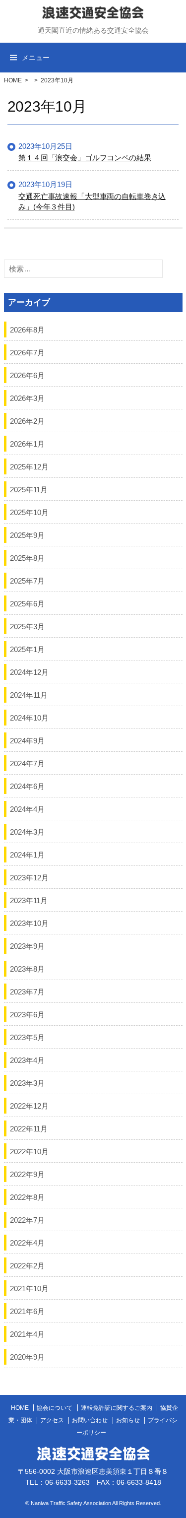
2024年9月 (27, 740)
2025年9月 (27, 534)
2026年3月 (27, 398)
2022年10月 (29, 1151)
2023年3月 (27, 1082)
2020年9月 (27, 1356)
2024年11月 (29, 694)
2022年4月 (27, 1242)
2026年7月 (27, 352)
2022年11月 (29, 1128)
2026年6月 (27, 375)
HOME (13, 80)
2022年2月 (27, 1265)
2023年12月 (29, 877)
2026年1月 (27, 443)
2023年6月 (27, 1014)
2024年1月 (27, 854)
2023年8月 (27, 968)
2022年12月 (29, 1105)
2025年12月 (29, 466)
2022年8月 (27, 1196)
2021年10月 (29, 1288)
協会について (54, 1408)
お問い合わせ (90, 1420)
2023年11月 (29, 900)
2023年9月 (27, 945)
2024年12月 (29, 671)
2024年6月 (27, 786)
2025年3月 (27, 626)
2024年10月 (29, 717)
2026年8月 (27, 329)
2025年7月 (27, 580)
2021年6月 (27, 1311)
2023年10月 (29, 923)
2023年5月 (27, 1037)
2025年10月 (29, 512)
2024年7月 (27, 763)
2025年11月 (29, 489)
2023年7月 (27, 991)
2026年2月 (27, 420)
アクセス (52, 1420)
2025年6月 (27, 603)
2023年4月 (27, 1060)
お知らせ (128, 1420)
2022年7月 (27, 1219)
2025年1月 (27, 649)
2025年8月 (27, 557)
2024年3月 (27, 831)
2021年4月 (27, 1333)
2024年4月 (27, 808)
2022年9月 (27, 1174)
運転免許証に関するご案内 (116, 1408)
